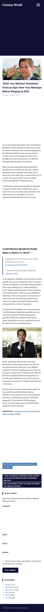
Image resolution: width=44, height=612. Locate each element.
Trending (8, 598)
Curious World (12, 5)
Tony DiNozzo (7, 467)
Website (5, 552)
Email (5, 544)
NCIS (17, 95)
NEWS (7, 595)
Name (5, 535)
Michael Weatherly (26, 464)
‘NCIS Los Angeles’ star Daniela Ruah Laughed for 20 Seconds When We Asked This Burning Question (21, 478)
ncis (35, 464)
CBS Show (15, 464)
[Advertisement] (22, 33)
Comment (6, 506)
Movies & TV (9, 590)
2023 (4, 464)
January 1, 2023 (11, 273)
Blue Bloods (9, 587)
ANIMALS (8, 585)
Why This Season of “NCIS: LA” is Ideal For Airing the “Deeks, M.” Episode (21, 485)
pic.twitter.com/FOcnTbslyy (16, 265)
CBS (9, 464)
